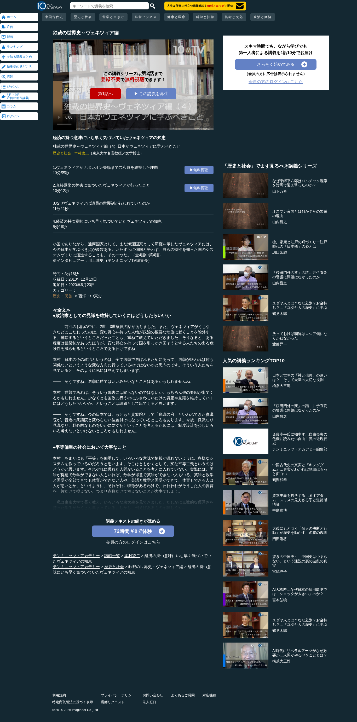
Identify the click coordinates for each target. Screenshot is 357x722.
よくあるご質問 (183, 695)
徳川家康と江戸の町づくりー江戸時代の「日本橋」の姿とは (299, 244)
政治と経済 (263, 17)
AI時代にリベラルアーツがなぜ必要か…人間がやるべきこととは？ (299, 653)
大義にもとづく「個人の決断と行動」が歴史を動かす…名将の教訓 (299, 530)
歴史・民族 (62, 296)
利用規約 (59, 695)
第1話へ (105, 93)
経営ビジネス (146, 17)
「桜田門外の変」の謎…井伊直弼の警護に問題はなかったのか (299, 274)
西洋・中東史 (90, 296)
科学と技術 (205, 17)
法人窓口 (149, 702)
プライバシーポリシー (118, 695)
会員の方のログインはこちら (133, 542)
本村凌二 (81, 153)
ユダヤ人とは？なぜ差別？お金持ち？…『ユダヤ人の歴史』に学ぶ (299, 305)
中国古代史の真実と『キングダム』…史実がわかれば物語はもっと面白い (299, 469)
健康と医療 (176, 17)
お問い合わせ (153, 695)
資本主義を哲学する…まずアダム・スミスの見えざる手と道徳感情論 (299, 499)
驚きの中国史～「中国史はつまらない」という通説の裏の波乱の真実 (299, 561)
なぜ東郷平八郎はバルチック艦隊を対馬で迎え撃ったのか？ (299, 183)
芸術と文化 (234, 17)
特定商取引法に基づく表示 (72, 702)
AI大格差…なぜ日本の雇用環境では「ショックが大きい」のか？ (299, 591)
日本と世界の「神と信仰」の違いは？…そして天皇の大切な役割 (299, 377)
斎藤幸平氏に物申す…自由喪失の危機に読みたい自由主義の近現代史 (299, 438)
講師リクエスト (113, 702)
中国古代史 (54, 17)
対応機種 (209, 695)
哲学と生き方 (113, 17)
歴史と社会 (83, 17)
